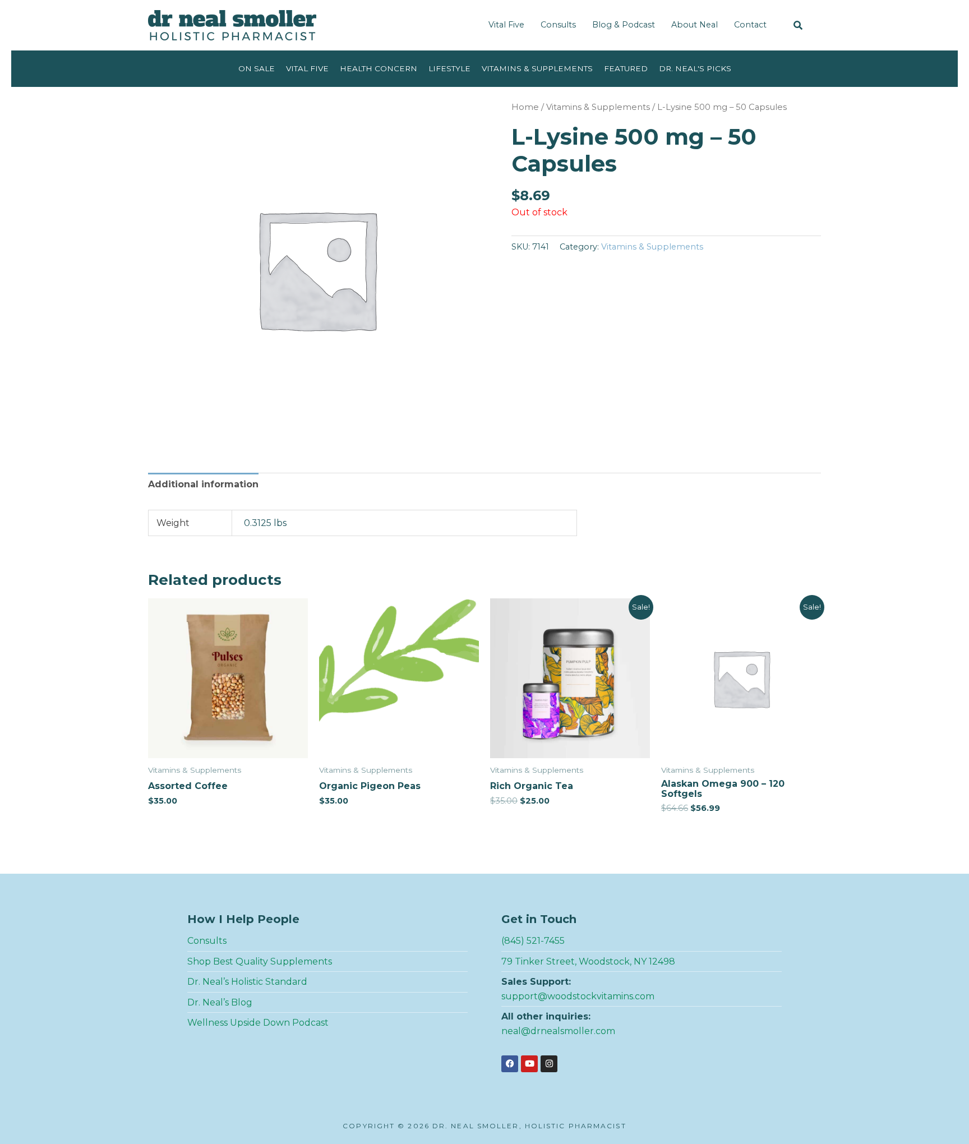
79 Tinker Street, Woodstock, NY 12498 (588, 961)
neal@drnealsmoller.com (558, 1031)
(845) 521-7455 (533, 940)
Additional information (203, 484)
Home (525, 107)
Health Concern (378, 68)
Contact (750, 25)
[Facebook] (509, 1063)
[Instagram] (549, 1063)
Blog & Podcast (623, 25)
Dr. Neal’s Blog (219, 1002)
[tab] (203, 487)
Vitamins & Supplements (537, 68)
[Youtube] (529, 1063)
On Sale (256, 68)
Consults (558, 25)
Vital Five (506, 25)
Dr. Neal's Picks (695, 68)
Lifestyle (449, 68)
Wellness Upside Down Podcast (258, 1022)
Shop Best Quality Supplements (259, 961)
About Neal (694, 25)
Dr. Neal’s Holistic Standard (247, 981)
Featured (626, 68)
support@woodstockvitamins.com (577, 996)
